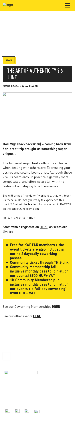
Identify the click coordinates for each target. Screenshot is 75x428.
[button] (68, 5)
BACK (8, 59)
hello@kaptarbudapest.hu (19, 401)
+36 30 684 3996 (13, 397)
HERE (44, 227)
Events (34, 85)
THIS (57, 262)
